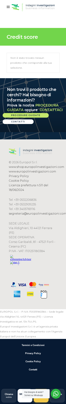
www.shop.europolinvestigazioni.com (36, 167)
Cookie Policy (19, 180)
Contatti (33, 369)
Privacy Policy (19, 176)
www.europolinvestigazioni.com (32, 171)
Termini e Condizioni (33, 345)
